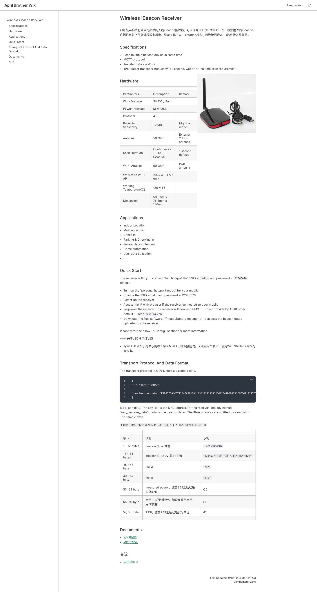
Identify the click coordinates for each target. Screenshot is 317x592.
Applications (17, 36)
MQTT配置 (130, 542)
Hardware (15, 31)
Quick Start (16, 42)
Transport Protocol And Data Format (28, 49)
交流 (11, 62)
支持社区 (129, 562)
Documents (16, 56)
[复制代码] (250, 381)
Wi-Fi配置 (130, 537)
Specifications (18, 25)
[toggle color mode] (310, 5)
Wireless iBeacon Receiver (25, 20)
